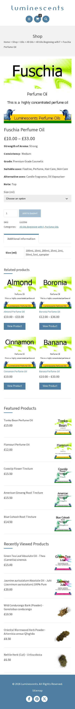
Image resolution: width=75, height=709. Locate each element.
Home (7, 42)
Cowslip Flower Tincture (18, 469)
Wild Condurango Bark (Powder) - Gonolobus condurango (23, 607)
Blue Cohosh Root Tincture (20, 517)
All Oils (30, 42)
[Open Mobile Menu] (29, 19)
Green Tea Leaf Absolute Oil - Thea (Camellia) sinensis (24, 558)
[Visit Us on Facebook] (29, 699)
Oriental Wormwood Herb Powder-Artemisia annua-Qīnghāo (24, 632)
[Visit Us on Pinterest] (37, 699)
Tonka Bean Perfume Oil (18, 420)
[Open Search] (45, 19)
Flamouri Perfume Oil (17, 445)
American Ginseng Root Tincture (23, 493)
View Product (14, 326)
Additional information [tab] (21, 239)
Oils (22, 42)
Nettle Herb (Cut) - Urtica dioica (23, 655)
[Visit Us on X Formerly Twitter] (44, 699)
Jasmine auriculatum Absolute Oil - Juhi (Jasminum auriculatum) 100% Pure (27, 582)
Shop (15, 42)
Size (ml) (9, 192)
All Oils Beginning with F (48, 42)
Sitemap (37, 691)
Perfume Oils (52, 227)
